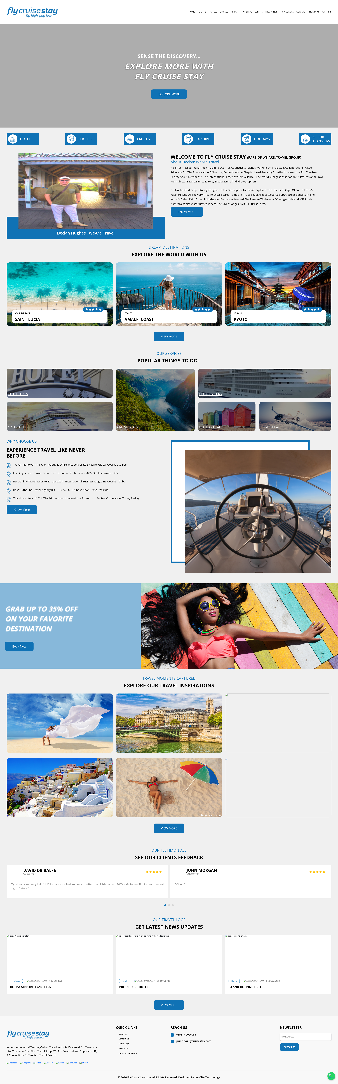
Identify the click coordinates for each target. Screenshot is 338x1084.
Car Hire (326, 11)
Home (192, 11)
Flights (202, 11)
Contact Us (124, 1038)
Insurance (271, 11)
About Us (123, 1034)
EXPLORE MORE (169, 94)
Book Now (19, 646)
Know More (187, 212)
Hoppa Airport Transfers (30, 987)
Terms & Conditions (128, 1053)
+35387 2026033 (186, 1034)
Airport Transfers (241, 11)
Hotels (213, 11)
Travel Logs (287, 11)
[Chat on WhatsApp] (331, 1076)
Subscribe (289, 1047)
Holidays (314, 11)
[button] (165, 905)
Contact (301, 11)
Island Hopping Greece (247, 987)
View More (169, 337)
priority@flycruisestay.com (193, 1041)
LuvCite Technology (207, 1077)
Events (259, 11)
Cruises (224, 11)
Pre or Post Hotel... (135, 987)
